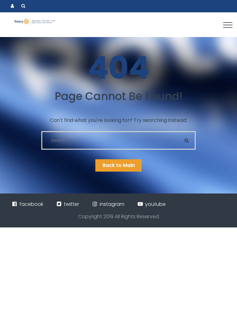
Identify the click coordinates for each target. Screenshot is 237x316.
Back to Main (118, 165)
